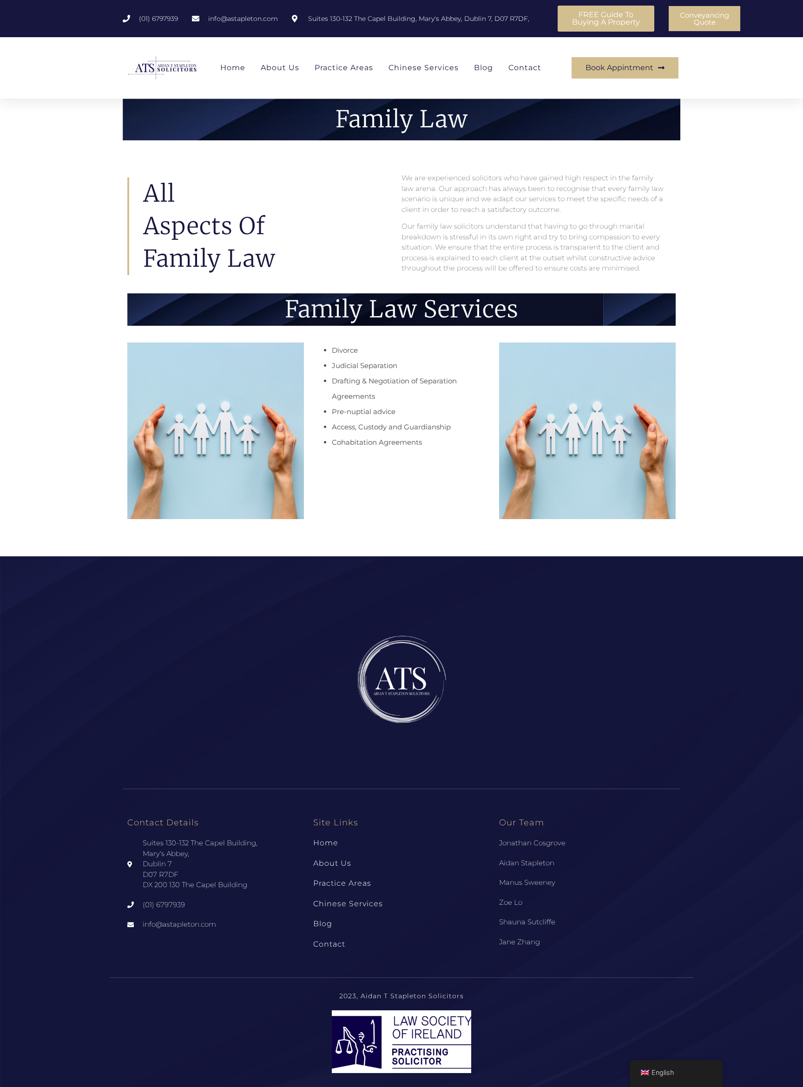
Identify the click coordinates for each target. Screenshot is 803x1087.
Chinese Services (423, 67)
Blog (483, 67)
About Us (280, 67)
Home (232, 67)
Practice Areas (344, 67)
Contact (524, 67)
